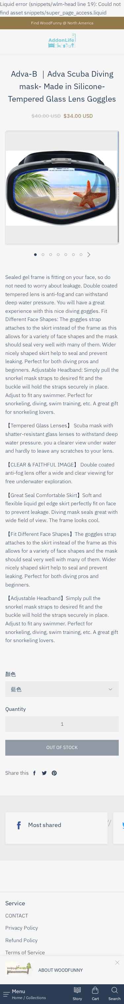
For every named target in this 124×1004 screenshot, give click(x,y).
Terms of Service (25, 952)
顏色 (10, 674)
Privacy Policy (21, 927)
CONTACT (16, 915)
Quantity (15, 709)
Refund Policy (21, 940)
